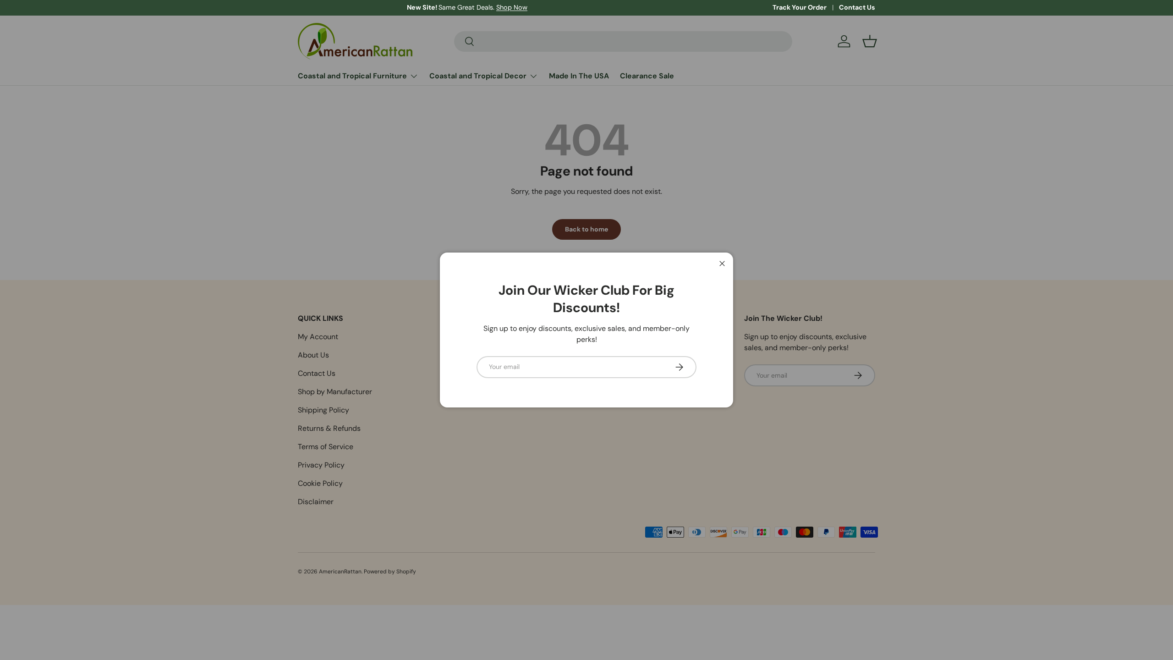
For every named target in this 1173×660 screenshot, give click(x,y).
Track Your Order (800, 7)
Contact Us (857, 7)
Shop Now (402, 7)
